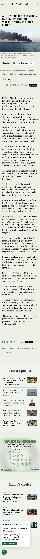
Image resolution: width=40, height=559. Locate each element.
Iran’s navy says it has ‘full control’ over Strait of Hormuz (13, 392)
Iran (11, 348)
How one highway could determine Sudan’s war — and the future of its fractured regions (13, 497)
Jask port (8, 352)
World (5, 507)
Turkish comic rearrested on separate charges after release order (13, 402)
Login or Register (9, 543)
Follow (33, 85)
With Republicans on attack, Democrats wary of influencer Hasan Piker (13, 413)
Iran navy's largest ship (25, 348)
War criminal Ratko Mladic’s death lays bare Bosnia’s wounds (12, 423)
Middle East (7, 492)
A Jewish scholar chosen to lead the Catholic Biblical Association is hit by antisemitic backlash (14, 381)
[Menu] (2, 4)
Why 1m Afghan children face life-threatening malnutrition (13, 512)
